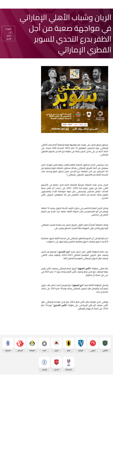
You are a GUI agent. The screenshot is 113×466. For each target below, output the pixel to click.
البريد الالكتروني (12, 200)
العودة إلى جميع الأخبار (8, 34)
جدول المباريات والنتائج (84, 400)
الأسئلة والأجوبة (104, 447)
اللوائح (18, 423)
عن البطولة (52, 415)
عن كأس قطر (69, 412)
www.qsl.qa (88, 459)
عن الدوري (107, 419)
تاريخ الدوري (106, 416)
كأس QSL (52, 397)
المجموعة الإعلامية (30, 408)
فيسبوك (36, 194)
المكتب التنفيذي (14, 400)
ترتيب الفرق (106, 408)
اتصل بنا (108, 443)
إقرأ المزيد (28, 119)
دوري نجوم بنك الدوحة (102, 401)
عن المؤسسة (15, 397)
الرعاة (108, 434)
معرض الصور (33, 400)
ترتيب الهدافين (105, 412)
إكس (37, 200)
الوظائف (17, 408)
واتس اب (14, 194)
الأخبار (36, 397)
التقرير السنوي (14, 412)
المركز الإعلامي (32, 412)
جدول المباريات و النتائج (102, 404)
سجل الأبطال (106, 423)
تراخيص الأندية (14, 419)
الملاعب (108, 430)
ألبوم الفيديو (33, 404)
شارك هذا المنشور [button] (22, 187)
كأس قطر (71, 397)
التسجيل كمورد (14, 415)
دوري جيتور (89, 397)
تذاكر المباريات (105, 427)
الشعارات (35, 415)
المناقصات (16, 404)
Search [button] (10, 4)
